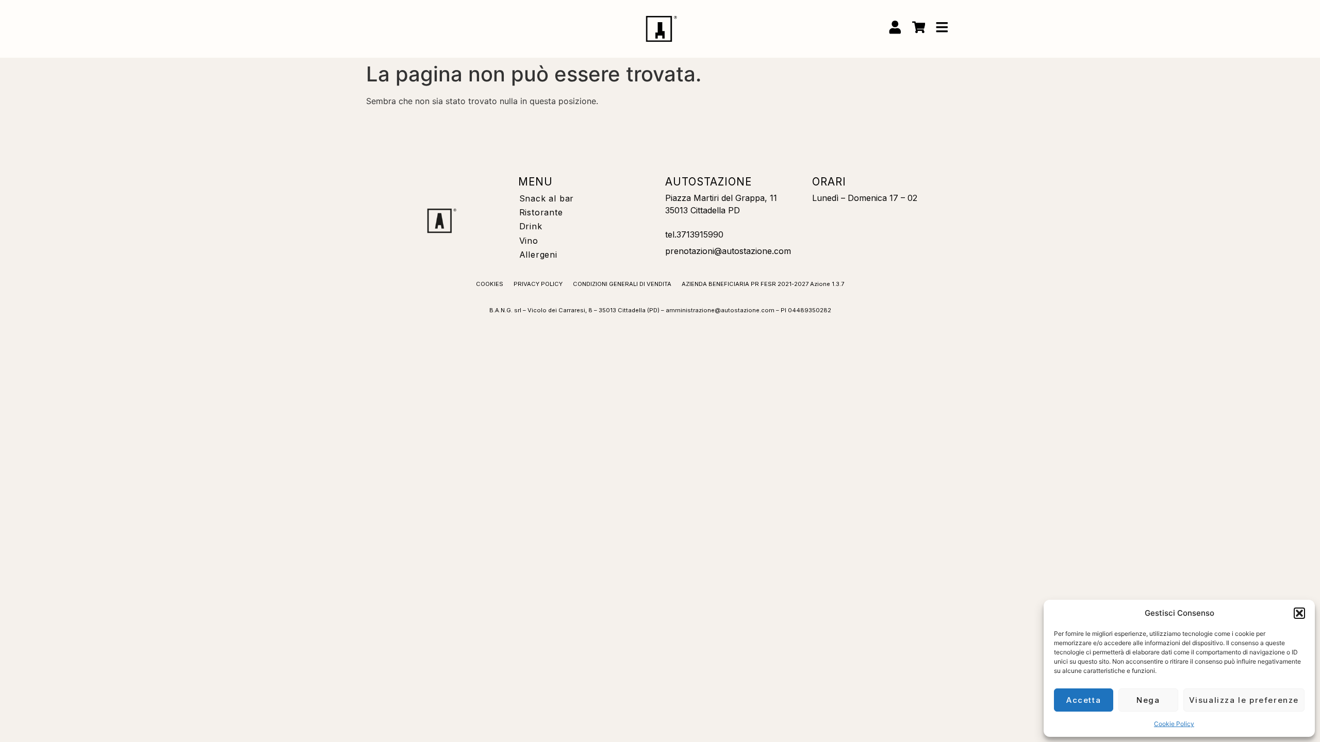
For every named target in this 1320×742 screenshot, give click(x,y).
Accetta (1083, 700)
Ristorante (541, 212)
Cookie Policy (1174, 724)
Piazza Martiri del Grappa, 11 (721, 198)
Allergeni (538, 254)
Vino (528, 240)
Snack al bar (546, 198)
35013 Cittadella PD (702, 210)
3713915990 (699, 234)
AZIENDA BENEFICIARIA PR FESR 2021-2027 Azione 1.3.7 (763, 284)
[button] (1299, 613)
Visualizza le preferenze (1244, 700)
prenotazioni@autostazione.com (728, 251)
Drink (530, 226)
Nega (1148, 700)
